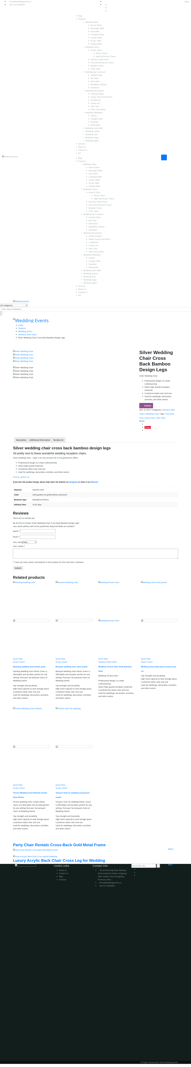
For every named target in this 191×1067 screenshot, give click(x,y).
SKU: (141, 410)
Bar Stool (94, 78)
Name (16, 531)
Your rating (18, 542)
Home (20, 325)
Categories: (157, 410)
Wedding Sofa (91, 134)
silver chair (161, 418)
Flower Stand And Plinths (101, 97)
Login (186, 1)
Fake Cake (95, 106)
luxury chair (150, 418)
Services (81, 144)
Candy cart (95, 103)
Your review (19, 546)
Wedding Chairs (92, 47)
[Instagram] (137, 872)
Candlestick (96, 100)
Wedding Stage (91, 137)
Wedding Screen (92, 131)
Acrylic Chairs (96, 50)
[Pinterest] (137, 875)
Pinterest (94, 482)
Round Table (96, 25)
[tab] (21, 440)
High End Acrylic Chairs (106, 56)
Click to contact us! (21, 477)
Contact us (82, 150)
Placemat (94, 122)
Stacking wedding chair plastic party (29, 667)
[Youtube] (137, 869)
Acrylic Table (96, 41)
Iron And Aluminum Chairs (102, 62)
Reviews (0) (58, 440)
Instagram (73, 482)
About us (82, 147)
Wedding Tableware (94, 112)
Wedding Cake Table (94, 128)
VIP (79, 153)
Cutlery (94, 115)
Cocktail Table (96, 75)
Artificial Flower (97, 94)
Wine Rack (95, 81)
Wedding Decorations (94, 90)
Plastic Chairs (101, 53)
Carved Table (96, 37)
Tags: (162, 414)
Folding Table (96, 44)
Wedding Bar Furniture (95, 72)
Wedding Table (91, 22)
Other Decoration (98, 109)
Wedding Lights (92, 140)
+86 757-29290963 (17, 4)
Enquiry (147, 405)
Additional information (39, 440)
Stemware (95, 87)
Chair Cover (96, 69)
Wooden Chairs (97, 65)
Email (16, 537)
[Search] (158, 866)
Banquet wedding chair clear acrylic (71, 667)
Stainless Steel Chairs (100, 59)
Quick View (17, 659)
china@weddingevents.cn (20, 1)
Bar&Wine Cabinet (99, 84)
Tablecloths (95, 125)
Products (82, 19)
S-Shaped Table (97, 34)
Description (21, 440)
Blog (80, 16)
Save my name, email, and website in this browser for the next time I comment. (49, 562)
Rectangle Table (97, 28)
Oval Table (95, 31)
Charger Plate (96, 119)
